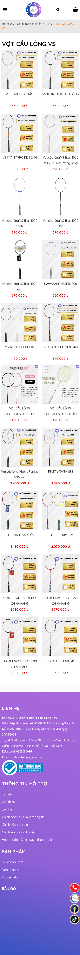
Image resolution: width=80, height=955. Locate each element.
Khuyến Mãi (10, 877)
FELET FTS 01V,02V (60, 535)
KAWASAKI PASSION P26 (60, 284)
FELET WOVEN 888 (60, 471)
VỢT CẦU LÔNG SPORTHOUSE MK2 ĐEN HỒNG (19, 414)
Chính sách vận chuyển (18, 832)
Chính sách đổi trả (15, 825)
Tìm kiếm (8, 794)
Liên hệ (7, 809)
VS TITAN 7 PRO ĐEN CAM (20, 157)
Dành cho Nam (12, 862)
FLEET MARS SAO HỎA (19, 535)
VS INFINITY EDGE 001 (19, 347)
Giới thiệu (8, 802)
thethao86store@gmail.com (27, 757)
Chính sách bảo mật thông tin (23, 817)
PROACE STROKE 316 (60, 661)
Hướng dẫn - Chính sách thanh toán (27, 840)
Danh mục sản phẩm (29, 23)
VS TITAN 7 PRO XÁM (19, 94)
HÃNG (48, 23)
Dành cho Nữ (11, 870)
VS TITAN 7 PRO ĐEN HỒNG (60, 94)
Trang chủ (8, 23)
